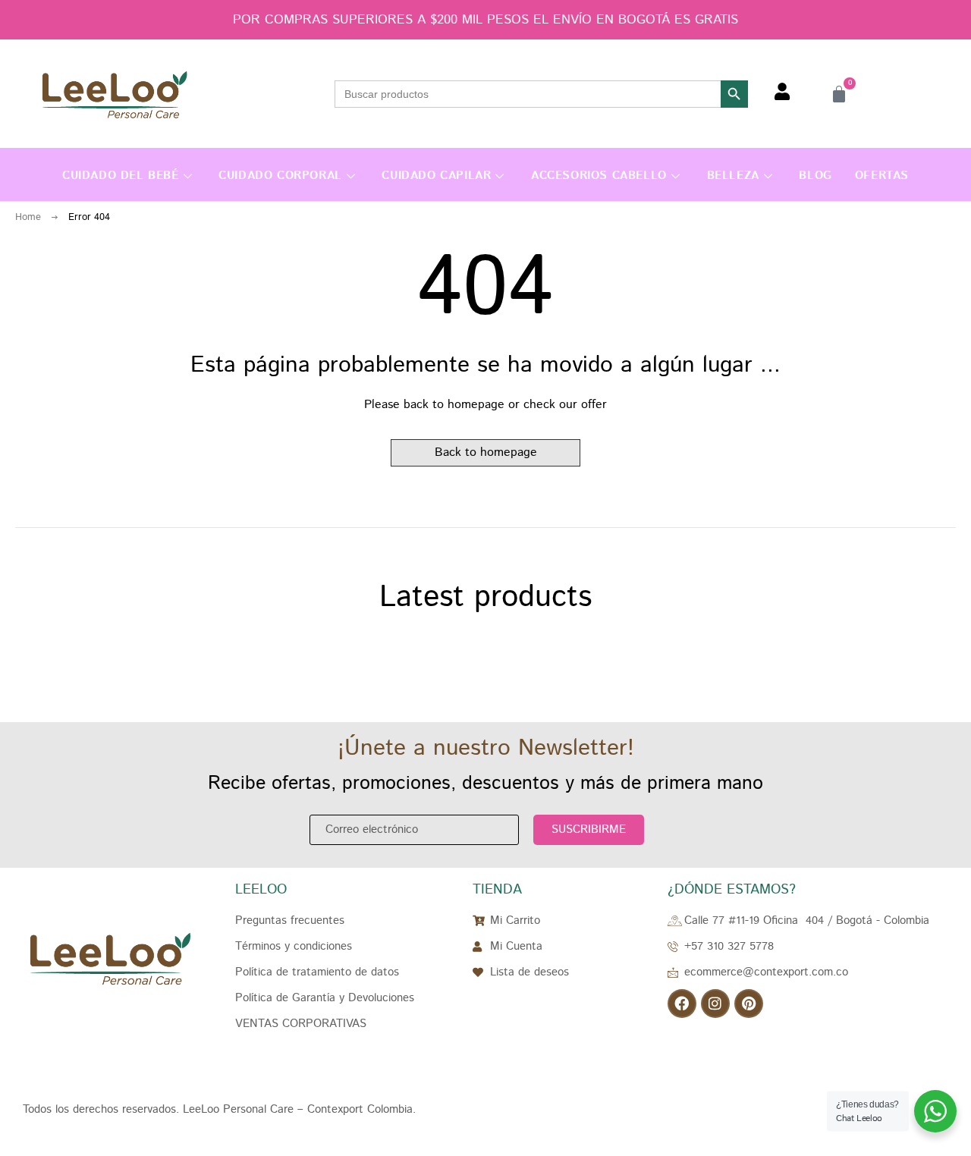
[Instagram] (715, 1003)
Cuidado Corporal (280, 176)
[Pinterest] (748, 1003)
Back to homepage (486, 452)
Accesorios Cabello (599, 176)
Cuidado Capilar (436, 176)
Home (28, 217)
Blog (815, 176)
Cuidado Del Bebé (120, 176)
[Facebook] (682, 1003)
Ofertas (882, 176)
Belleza (733, 176)
